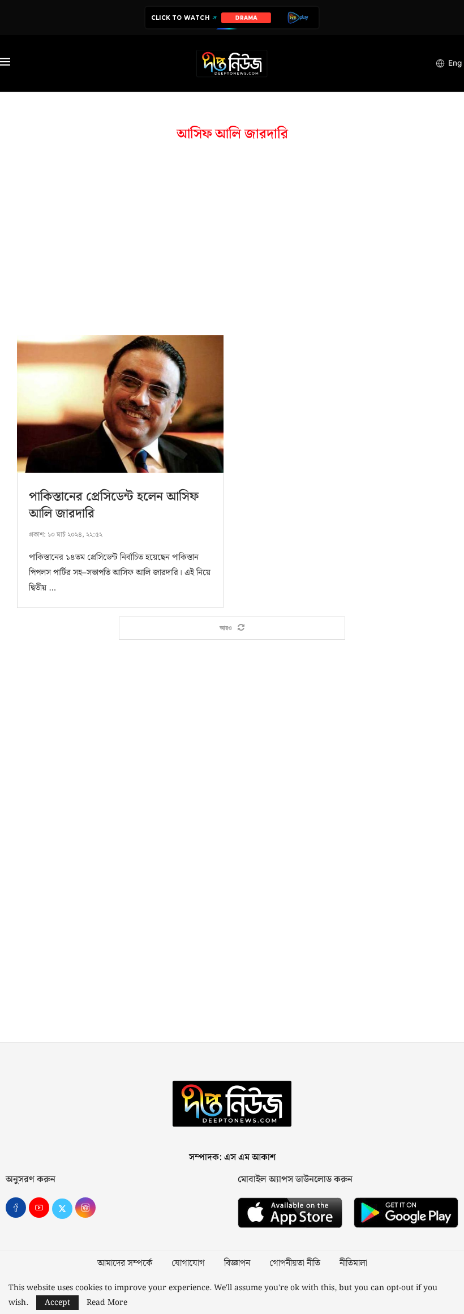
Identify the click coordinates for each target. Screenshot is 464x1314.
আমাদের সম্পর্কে (124, 1263)
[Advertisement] (232, 239)
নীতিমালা (353, 1263)
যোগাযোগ (188, 1263)
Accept (57, 1302)
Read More (107, 1303)
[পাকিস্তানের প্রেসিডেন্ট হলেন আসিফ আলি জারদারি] (120, 404)
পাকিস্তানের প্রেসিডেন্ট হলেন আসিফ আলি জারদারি (114, 505)
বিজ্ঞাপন (237, 1263)
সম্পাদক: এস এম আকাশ (232, 1157)
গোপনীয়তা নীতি (294, 1263)
